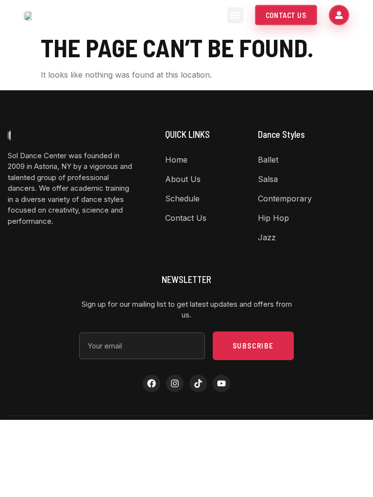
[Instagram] (175, 383)
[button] (235, 15)
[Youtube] (221, 383)
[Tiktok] (198, 383)
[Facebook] (151, 383)
